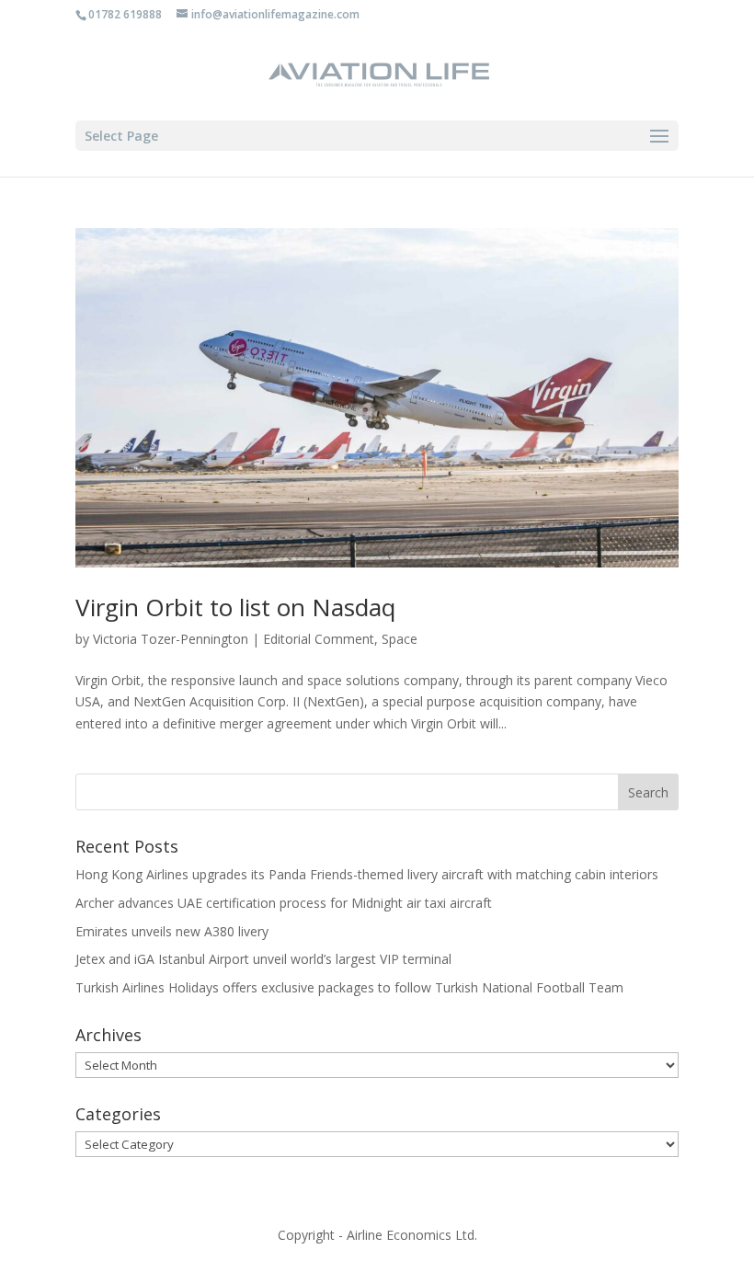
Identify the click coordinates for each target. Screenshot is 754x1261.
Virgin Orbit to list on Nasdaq (235, 607)
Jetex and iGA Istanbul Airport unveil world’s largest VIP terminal (263, 959)
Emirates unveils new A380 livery (171, 931)
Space (399, 639)
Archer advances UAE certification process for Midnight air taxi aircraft (283, 902)
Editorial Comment (318, 639)
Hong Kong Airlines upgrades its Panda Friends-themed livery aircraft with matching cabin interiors (366, 874)
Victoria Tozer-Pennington (170, 639)
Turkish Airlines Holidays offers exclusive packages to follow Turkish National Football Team (349, 987)
